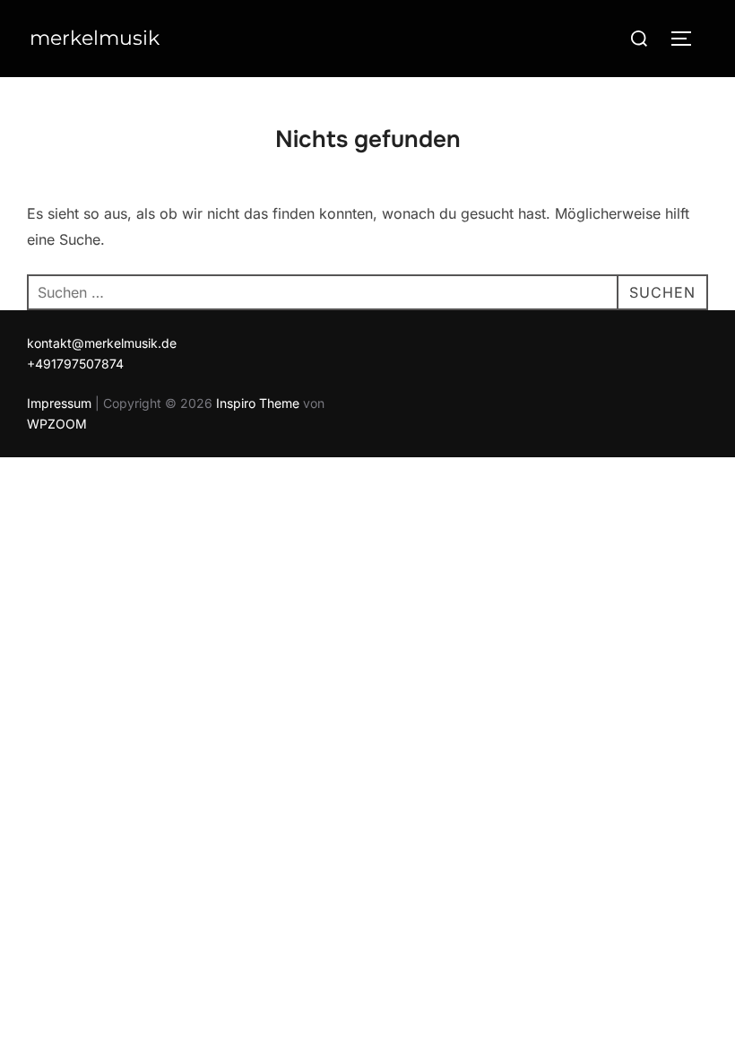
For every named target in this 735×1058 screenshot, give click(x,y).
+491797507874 (75, 363)
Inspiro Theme (257, 403)
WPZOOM (57, 423)
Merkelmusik (95, 38)
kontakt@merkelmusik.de (102, 343)
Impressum (59, 403)
